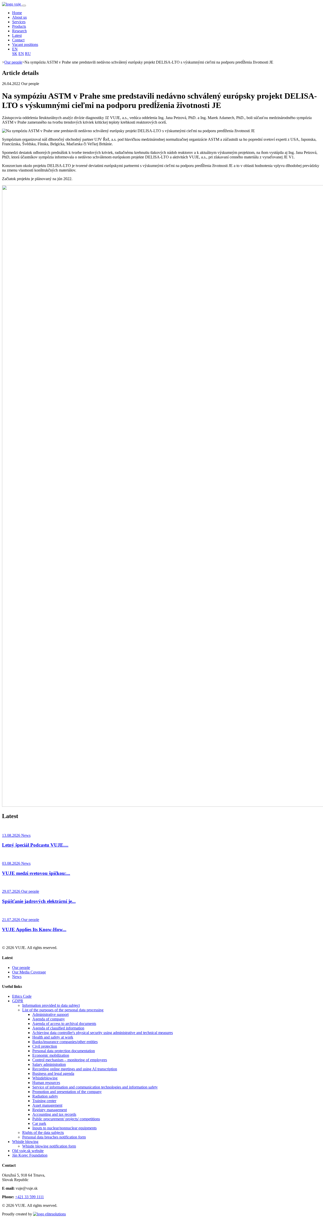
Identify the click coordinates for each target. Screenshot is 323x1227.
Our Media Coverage (29, 972)
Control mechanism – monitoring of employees (69, 1060)
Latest (17, 35)
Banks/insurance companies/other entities (65, 1042)
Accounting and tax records (54, 1114)
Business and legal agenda (53, 1073)
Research (19, 31)
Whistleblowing (45, 1078)
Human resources (46, 1082)
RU (28, 53)
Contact (18, 40)
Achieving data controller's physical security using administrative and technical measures (102, 1032)
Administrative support (50, 1014)
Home (17, 13)
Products (19, 26)
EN (15, 49)
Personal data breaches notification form (54, 1137)
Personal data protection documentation (63, 1051)
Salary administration (49, 1064)
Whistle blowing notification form (49, 1146)
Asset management (47, 1105)
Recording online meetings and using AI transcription (74, 1069)
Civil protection (44, 1046)
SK (14, 53)
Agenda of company (48, 1019)
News (16, 976)
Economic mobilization (50, 1055)
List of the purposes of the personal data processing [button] (62, 1010)
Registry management (49, 1110)
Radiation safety (45, 1096)
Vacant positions (25, 44)
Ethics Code (22, 996)
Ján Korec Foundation (29, 1155)
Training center (44, 1101)
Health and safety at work (52, 1037)
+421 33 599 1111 (29, 1197)
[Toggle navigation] (24, 5)
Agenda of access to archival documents (64, 1023)
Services (18, 22)
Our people (13, 62)
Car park (39, 1123)
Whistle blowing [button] (25, 1141)
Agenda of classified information (58, 1028)
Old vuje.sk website (28, 1151)
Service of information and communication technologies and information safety (95, 1087)
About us (19, 17)
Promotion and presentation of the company (67, 1092)
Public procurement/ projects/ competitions (66, 1119)
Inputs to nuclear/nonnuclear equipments (64, 1128)
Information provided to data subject (51, 1005)
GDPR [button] (17, 1001)
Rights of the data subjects (43, 1132)
